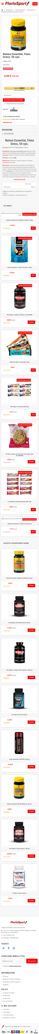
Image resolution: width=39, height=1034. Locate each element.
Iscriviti (33, 961)
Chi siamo (5, 976)
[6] (7, 119)
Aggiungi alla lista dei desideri (15, 103)
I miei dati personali (8, 1015)
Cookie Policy (6, 998)
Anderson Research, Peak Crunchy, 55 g (20, 523)
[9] (9, 119)
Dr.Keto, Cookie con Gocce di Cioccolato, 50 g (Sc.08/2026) (19, 454)
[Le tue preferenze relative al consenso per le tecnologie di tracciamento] (35, 1030)
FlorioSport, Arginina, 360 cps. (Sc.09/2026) (19, 314)
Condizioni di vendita (8, 993)
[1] (3, 228)
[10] (10, 119)
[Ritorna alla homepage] (2, 10)
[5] (9, 228)
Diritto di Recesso (8, 1001)
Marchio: (5, 109)
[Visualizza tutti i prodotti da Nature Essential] (13, 109)
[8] (8, 119)
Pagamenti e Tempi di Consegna (11, 979)
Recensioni (9, 134)
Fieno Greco (6, 64)
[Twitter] (3, 948)
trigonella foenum (22, 151)
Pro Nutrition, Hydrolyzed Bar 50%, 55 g (19, 501)
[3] (4, 119)
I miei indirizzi (6, 1012)
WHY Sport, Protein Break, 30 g (19, 406)
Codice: (5, 61)
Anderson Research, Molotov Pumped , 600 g (19, 220)
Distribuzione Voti (7, 122)
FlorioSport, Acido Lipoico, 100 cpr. (19, 848)
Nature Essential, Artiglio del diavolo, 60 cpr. (19, 578)
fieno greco (19, 147)
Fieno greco (13, 151)
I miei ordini (6, 1009)
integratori (10, 171)
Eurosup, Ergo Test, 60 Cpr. (19, 714)
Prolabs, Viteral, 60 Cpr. (19, 893)
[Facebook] (9, 948)
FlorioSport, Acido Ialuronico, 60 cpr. (20, 622)
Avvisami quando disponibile (13, 100)
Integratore (5, 147)
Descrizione (7, 130)
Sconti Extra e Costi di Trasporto (11, 982)
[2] (3, 119)
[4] (5, 119)
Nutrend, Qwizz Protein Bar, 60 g (19, 362)
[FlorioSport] (17, 4)
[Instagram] (14, 948)
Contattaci (5, 984)
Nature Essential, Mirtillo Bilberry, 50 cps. (19, 804)
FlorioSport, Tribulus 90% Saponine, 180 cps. (19, 670)
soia (15, 157)
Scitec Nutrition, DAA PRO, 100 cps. (19, 759)
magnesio (5, 155)
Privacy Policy (6, 995)
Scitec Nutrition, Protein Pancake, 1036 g (19, 267)
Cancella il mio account (9, 1017)
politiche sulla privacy (15, 966)
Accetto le (12, 966)
